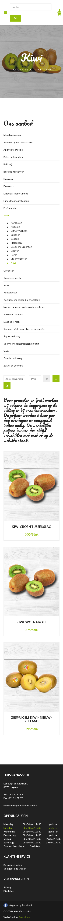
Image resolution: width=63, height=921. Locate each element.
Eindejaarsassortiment (16, 193)
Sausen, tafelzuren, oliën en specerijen (24, 329)
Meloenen (16, 242)
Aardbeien (16, 222)
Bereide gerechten (14, 171)
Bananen (15, 234)
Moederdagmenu (13, 135)
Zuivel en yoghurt (13, 365)
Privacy (7, 887)
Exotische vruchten (21, 246)
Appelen (15, 226)
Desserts (9, 186)
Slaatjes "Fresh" (12, 321)
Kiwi (13, 262)
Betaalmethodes (13, 864)
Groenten (9, 270)
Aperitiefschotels (13, 149)
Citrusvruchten (19, 230)
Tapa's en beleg (12, 336)
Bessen (15, 238)
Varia (6, 350)
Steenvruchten (19, 258)
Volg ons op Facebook (21, 905)
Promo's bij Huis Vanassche (18, 142)
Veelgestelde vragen (15, 868)
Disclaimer (9, 891)
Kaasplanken (11, 292)
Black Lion (24, 917)
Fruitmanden (10, 208)
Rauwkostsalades (13, 314)
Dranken (8, 178)
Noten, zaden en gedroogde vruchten (24, 307)
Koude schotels (12, 277)
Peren (14, 254)
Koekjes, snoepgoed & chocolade (22, 299)
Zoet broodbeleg (13, 358)
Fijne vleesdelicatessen (16, 200)
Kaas (6, 285)
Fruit (6, 215)
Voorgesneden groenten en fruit (21, 343)
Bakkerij (8, 164)
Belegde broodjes (13, 157)
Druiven (15, 250)
